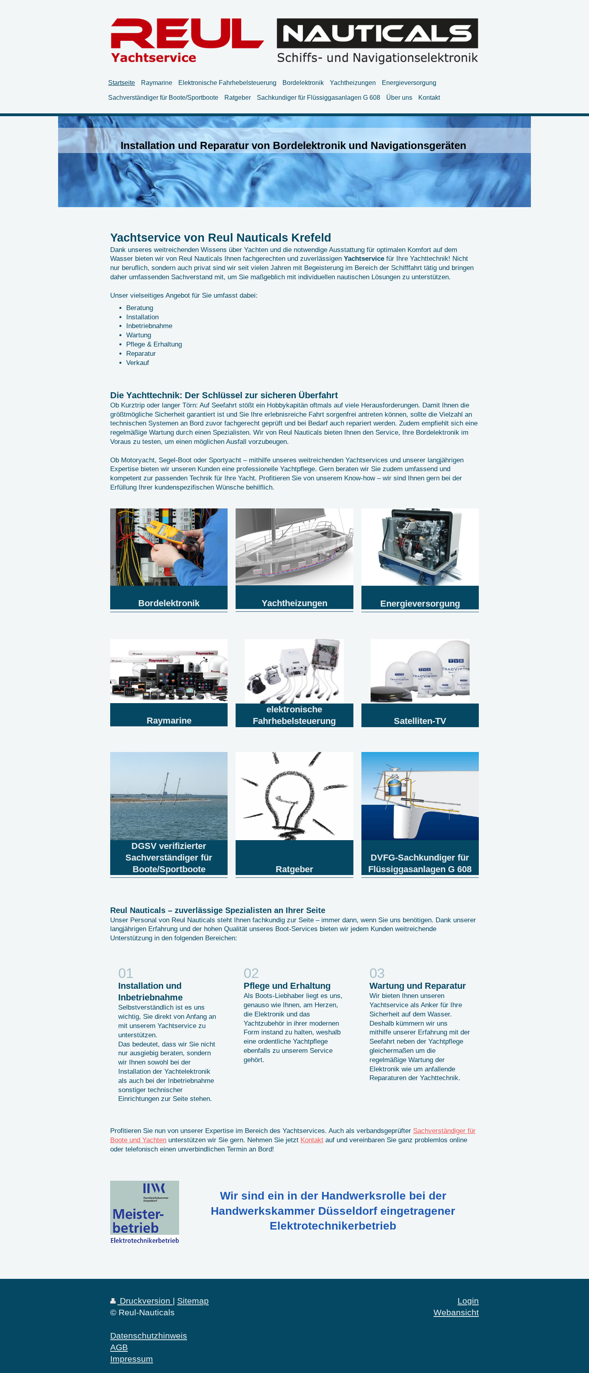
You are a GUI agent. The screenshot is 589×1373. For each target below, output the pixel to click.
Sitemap (193, 1300)
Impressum (131, 1358)
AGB (119, 1347)
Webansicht (456, 1312)
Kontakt (312, 1140)
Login (468, 1300)
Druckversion (145, 1300)
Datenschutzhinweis (148, 1335)
